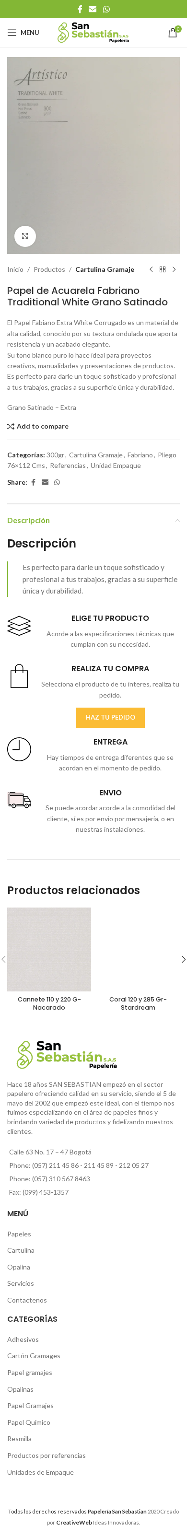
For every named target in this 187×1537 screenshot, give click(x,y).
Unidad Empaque (116, 465)
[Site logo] (94, 32)
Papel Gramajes (30, 1405)
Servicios (20, 1283)
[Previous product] (151, 269)
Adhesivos (23, 1339)
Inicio (15, 269)
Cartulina (21, 1250)
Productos (49, 269)
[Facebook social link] (80, 9)
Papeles (19, 1234)
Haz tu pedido (110, 717)
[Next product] (174, 269)
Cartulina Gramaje (104, 269)
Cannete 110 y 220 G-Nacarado (49, 1003)
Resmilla (19, 1438)
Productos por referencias (46, 1455)
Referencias (68, 465)
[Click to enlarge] (25, 236)
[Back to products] (162, 269)
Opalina (18, 1267)
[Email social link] (93, 9)
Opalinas (20, 1389)
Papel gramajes (29, 1372)
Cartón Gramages (33, 1355)
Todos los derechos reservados (77, 1511)
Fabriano (140, 455)
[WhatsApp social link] (106, 9)
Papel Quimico (28, 1422)
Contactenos (27, 1300)
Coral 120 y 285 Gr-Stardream (138, 1003)
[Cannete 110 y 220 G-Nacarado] (49, 949)
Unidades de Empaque (40, 1472)
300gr (55, 455)
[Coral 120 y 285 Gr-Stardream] (138, 949)
